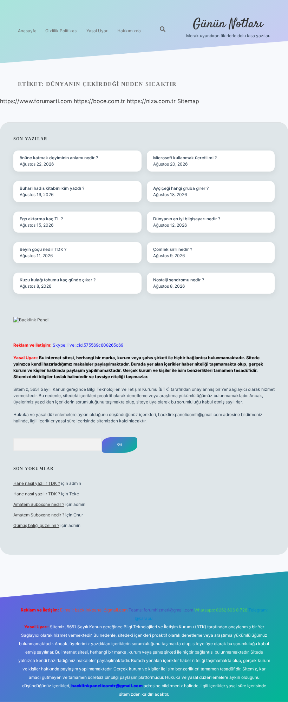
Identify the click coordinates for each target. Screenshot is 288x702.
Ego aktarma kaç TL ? (41, 218)
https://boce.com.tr (99, 101)
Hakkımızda (129, 30)
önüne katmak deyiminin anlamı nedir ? (59, 157)
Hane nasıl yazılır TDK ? (36, 483)
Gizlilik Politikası (61, 30)
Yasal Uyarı (97, 30)
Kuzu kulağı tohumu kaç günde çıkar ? (58, 279)
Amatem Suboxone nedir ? (38, 504)
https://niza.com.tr (151, 101)
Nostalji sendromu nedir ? (178, 279)
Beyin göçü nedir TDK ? (43, 249)
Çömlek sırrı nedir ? (172, 249)
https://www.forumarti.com (36, 101)
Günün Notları (228, 24)
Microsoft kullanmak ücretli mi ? (185, 157)
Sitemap (188, 101)
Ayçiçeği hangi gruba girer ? (181, 188)
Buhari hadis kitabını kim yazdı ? (52, 188)
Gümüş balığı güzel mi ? (36, 525)
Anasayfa (27, 30)
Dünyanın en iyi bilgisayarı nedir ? (186, 218)
